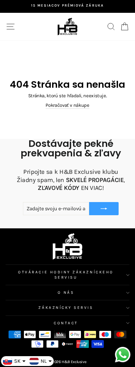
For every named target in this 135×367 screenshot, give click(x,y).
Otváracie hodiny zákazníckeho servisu (65, 274)
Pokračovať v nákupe (67, 105)
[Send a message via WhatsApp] (123, 355)
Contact (66, 323)
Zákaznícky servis (65, 307)
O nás (66, 292)
